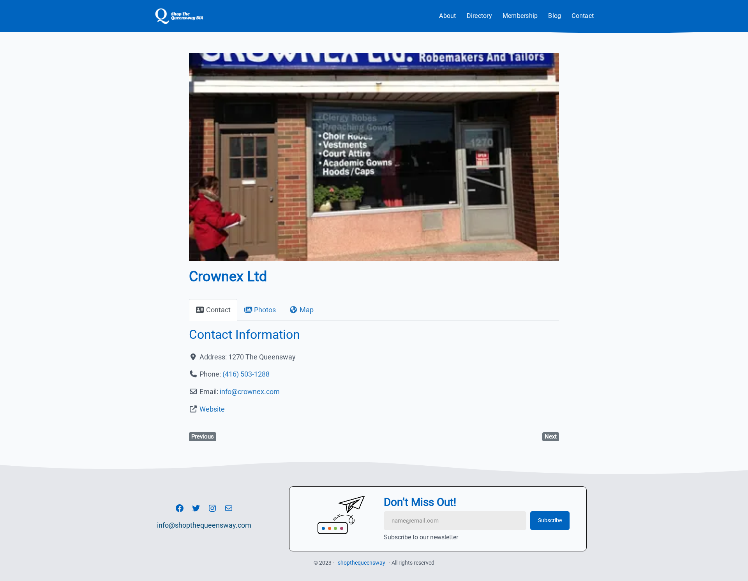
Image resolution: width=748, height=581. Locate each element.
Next (551, 436)
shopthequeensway (361, 563)
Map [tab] (307, 310)
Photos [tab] (265, 310)
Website (212, 409)
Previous (202, 436)
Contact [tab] (218, 310)
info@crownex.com (250, 391)
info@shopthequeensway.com (204, 525)
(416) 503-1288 (246, 374)
